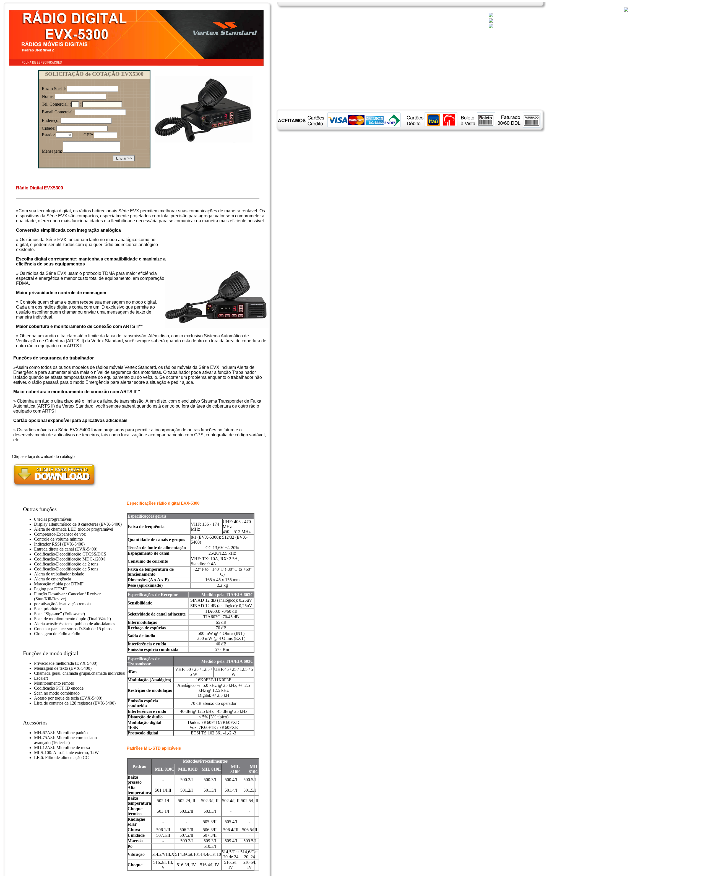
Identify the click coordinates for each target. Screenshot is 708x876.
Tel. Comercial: (55, 104)
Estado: (48, 134)
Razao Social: (54, 88)
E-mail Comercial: (58, 111)
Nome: (48, 96)
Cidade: (48, 128)
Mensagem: (52, 151)
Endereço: (50, 120)
